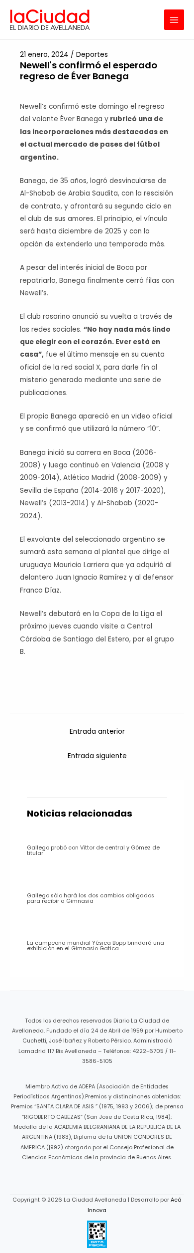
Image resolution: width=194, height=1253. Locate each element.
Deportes (92, 54)
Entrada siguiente (97, 756)
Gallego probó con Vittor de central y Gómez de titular (93, 850)
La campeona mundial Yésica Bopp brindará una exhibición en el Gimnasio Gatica (95, 945)
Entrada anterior (97, 731)
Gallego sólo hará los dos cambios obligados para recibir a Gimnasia (90, 898)
